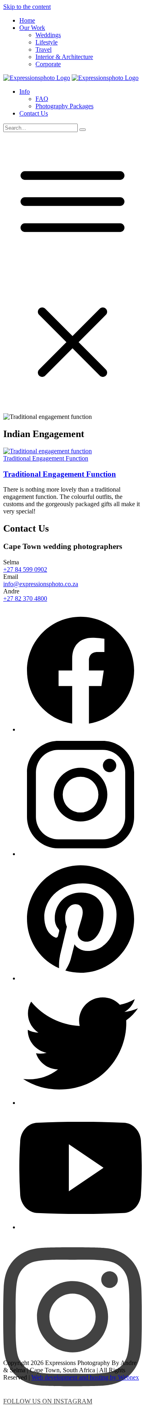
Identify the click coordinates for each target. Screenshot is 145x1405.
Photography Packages (64, 106)
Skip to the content (27, 6)
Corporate (48, 64)
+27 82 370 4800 (25, 598)
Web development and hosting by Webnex (85, 1377)
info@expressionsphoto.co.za (40, 584)
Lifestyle (46, 42)
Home (27, 20)
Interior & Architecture (64, 56)
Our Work (32, 27)
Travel (43, 49)
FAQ (41, 98)
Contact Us (33, 113)
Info (24, 91)
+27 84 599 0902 (25, 569)
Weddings (48, 35)
